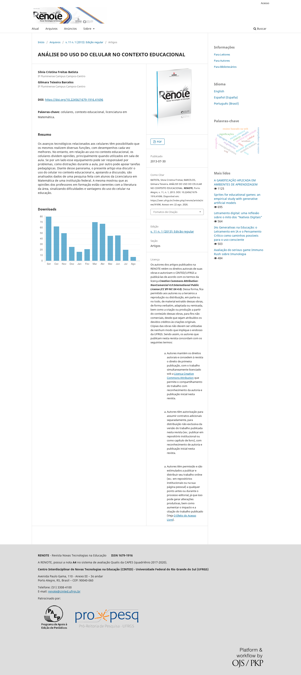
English (219, 91)
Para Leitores (222, 54)
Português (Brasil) (226, 103)
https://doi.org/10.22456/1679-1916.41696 (74, 100)
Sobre (87, 29)
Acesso (265, 3)
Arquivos (51, 29)
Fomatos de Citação (165, 212)
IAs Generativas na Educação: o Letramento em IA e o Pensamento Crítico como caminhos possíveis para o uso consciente (237, 233)
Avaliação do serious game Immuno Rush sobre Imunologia (238, 252)
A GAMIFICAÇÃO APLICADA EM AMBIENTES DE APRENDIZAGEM (236, 182)
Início (41, 42)
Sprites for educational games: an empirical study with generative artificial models (237, 199)
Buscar (261, 29)
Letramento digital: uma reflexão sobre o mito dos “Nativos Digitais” (238, 215)
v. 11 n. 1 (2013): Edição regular (84, 42)
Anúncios (70, 29)
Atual (35, 29)
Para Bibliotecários (225, 67)
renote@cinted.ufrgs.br (64, 591)
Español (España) (226, 97)
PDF (159, 142)
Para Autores (222, 60)
